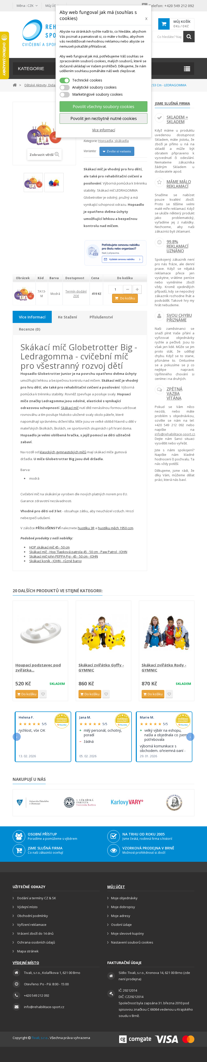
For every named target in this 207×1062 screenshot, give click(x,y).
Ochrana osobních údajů (35, 942)
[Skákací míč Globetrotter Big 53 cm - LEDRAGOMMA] (33, 182)
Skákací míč (70, 407)
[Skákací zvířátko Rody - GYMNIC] (167, 632)
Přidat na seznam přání (43, 694)
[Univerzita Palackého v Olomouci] (33, 802)
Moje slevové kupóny (127, 933)
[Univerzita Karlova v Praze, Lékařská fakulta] (80, 802)
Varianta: (90, 151)
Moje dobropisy (123, 907)
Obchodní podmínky (32, 915)
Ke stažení (67, 316)
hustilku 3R (86, 528)
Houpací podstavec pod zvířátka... (38, 667)
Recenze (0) (29, 329)
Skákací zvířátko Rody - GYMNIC (164, 667)
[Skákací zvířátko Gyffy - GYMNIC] (103, 632)
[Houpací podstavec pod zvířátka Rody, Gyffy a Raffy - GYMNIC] (40, 632)
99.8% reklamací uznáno (177, 246)
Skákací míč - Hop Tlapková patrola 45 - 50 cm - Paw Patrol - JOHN (78, 551)
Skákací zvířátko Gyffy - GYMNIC (101, 667)
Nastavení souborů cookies (132, 942)
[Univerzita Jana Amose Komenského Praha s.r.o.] (174, 802)
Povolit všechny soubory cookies (103, 106)
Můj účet (116, 886)
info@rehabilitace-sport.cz (175, 434)
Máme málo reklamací (179, 184)
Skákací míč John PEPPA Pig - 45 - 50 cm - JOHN (63, 556)
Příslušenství (101, 316)
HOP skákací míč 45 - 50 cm (49, 547)
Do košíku (127, 298)
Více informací (103, 130)
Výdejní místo (27, 907)
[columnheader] (24, 278)
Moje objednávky (124, 898)
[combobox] (173, 36)
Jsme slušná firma (172, 103)
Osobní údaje (121, 924)
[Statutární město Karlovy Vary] (127, 802)
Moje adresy (120, 915)
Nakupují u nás (29, 779)
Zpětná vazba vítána (175, 393)
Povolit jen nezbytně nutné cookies (103, 118)
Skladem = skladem (177, 119)
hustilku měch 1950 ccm (115, 528)
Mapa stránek (27, 951)
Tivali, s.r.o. (40, 1037)
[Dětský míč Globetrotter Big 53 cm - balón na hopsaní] (54, 182)
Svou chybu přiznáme (179, 318)
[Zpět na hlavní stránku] (15, 84)
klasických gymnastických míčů (63, 452)
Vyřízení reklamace (31, 924)
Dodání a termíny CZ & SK (36, 898)
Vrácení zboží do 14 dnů (35, 933)
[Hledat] (189, 36)
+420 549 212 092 (171, 5)
